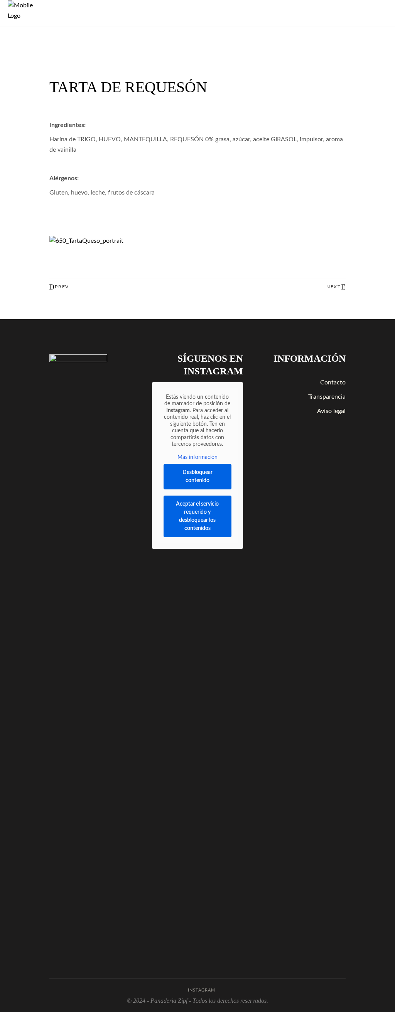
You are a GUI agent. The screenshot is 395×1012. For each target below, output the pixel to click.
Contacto (333, 382)
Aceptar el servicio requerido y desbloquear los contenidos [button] (197, 516)
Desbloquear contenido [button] (197, 476)
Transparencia (327, 397)
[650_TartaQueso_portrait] (197, 241)
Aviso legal (331, 411)
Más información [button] (197, 457)
